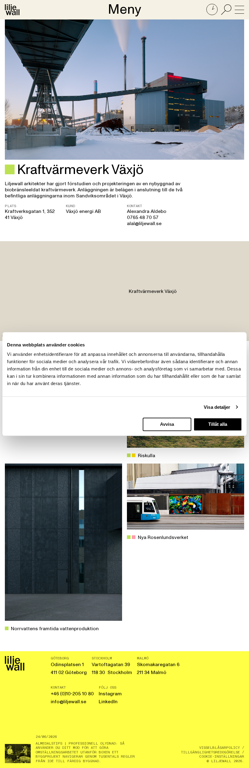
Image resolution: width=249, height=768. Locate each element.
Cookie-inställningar (221, 756)
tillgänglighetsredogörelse (210, 752)
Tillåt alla (217, 424)
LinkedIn (108, 701)
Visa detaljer (217, 407)
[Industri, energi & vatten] (10, 169)
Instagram (110, 693)
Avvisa (167, 424)
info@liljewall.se (68, 701)
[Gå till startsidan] (12, 9)
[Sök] (226, 10)
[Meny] (239, 10)
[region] (124, 291)
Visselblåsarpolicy (219, 747)
